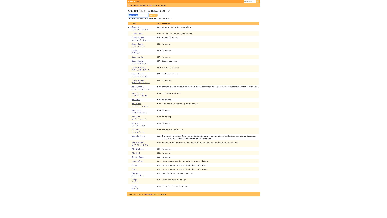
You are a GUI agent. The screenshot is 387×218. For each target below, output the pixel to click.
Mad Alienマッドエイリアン (138, 124)
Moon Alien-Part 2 (138, 136)
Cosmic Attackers (138, 57)
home (130, 5)
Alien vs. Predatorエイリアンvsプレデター (141, 143)
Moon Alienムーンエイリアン (138, 130)
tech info (142, 5)
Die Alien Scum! (137, 157)
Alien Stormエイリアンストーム (139, 117)
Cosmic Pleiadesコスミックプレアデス (140, 75)
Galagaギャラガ (135, 180)
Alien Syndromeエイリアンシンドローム (141, 88)
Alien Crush (136, 153)
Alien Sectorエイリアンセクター (139, 111)
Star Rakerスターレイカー (137, 174)
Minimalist (148, 194)
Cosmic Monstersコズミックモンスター (140, 62)
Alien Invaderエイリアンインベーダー (141, 105)
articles (149, 5)
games (135, 5)
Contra (134, 165)
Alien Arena (136, 100)
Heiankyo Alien (137, 161)
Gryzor (134, 169)
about (155, 5)
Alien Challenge (137, 149)
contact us (162, 5)
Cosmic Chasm (137, 33)
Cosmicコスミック (136, 51)
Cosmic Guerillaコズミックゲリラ (138, 45)
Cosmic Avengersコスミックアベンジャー (141, 81)
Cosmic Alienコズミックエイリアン (140, 28)
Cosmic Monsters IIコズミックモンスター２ (141, 68)
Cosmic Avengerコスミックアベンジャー (141, 38)
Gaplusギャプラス (136, 187)
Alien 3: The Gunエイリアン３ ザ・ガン (140, 94)
